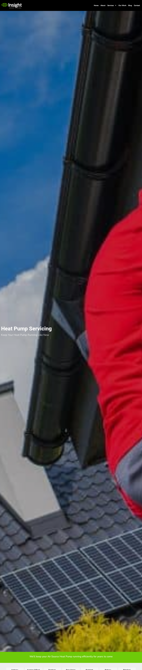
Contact (137, 5)
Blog (130, 5)
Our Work (122, 5)
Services (110, 5)
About (103, 5)
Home (96, 5)
